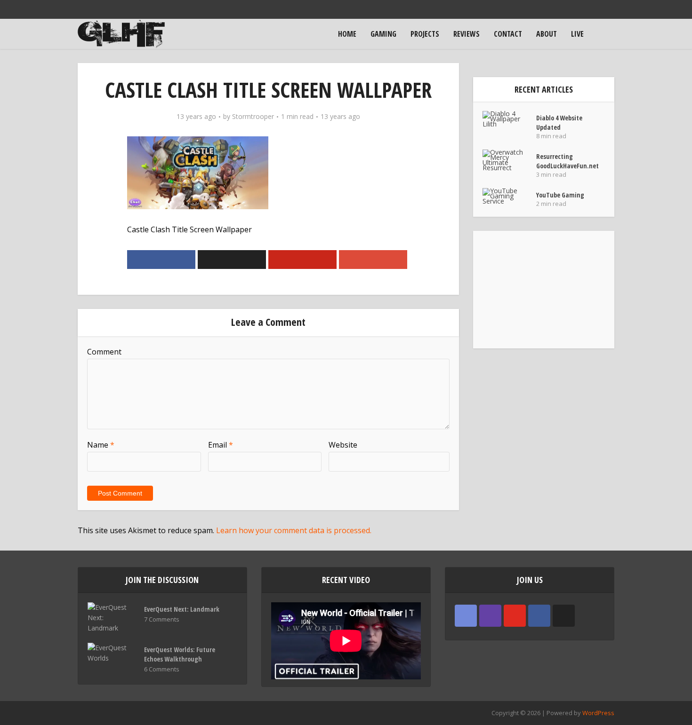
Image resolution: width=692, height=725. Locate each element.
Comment (104, 352)
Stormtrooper (253, 116)
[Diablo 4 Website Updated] (509, 118)
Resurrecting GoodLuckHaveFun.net (567, 161)
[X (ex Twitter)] (564, 616)
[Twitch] (490, 616)
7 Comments (161, 619)
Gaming (383, 34)
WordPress (598, 713)
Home (347, 34)
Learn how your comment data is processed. (293, 530)
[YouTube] (515, 616)
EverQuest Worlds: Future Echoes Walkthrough (179, 654)
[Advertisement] (543, 289)
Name (100, 445)
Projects (424, 34)
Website (343, 445)
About (546, 34)
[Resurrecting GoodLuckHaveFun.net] (509, 160)
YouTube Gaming (560, 194)
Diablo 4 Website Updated (559, 122)
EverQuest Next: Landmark (181, 609)
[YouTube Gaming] (509, 196)
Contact (508, 34)
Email (220, 445)
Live (577, 34)
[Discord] (466, 616)
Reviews (466, 34)
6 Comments (161, 669)
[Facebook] (539, 616)
